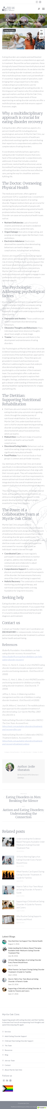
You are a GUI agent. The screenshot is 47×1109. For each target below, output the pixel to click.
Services (8, 1032)
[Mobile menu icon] (43, 8)
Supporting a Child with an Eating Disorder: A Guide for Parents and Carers (30, 904)
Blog (6, 1055)
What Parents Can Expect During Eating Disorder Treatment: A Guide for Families (30, 874)
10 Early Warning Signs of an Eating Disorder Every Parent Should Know (29, 859)
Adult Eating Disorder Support (16, 1036)
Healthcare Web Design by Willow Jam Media (23, 1107)
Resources (8, 1050)
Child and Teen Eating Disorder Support (19, 1041)
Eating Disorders (9, 30)
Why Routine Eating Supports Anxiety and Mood (28, 918)
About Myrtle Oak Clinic (13, 1070)
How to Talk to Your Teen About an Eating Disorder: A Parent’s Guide (29, 889)
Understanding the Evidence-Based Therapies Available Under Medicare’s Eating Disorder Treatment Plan (30, 843)
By (26, 752)
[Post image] (8, 842)
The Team (8, 1046)
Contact (8, 1065)
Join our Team (10, 1061)
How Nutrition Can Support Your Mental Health (25, 941)
